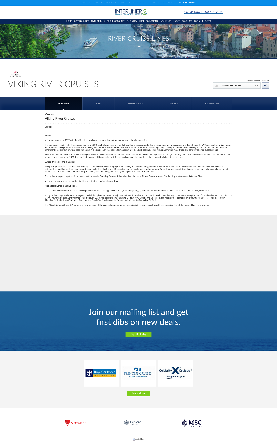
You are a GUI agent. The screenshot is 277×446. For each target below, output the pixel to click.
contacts (187, 21)
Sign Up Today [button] (138, 334)
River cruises (98, 21)
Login (197, 21)
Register (206, 21)
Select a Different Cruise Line (258, 80)
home (69, 21)
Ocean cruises (81, 21)
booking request (116, 21)
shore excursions (148, 21)
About (176, 21)
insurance (165, 21)
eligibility (132, 21)
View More (138, 393)
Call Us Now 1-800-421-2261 (203, 12)
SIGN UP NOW (187, 3)
